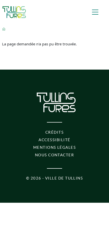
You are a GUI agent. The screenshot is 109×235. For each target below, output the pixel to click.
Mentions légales (54, 147)
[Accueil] (14, 12)
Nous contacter (54, 155)
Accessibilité (54, 140)
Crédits (54, 132)
